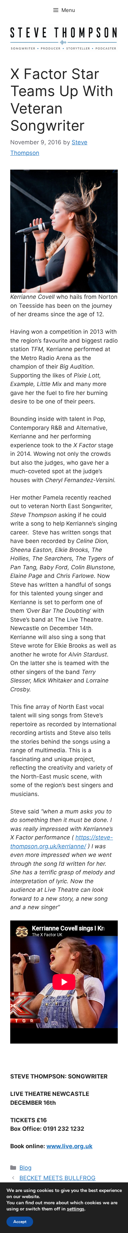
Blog (25, 1167)
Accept (19, 1221)
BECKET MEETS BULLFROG (57, 1178)
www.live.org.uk (69, 1146)
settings (75, 1209)
